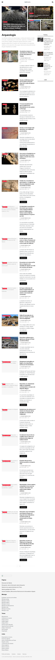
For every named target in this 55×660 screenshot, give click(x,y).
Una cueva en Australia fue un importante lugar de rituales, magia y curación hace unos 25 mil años (27, 156)
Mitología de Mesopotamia (8, 605)
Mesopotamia (5, 616)
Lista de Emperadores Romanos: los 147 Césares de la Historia (48, 66)
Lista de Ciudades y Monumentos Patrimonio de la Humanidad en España (18, 591)
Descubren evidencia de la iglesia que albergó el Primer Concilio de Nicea (27, 339)
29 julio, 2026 (23, 161)
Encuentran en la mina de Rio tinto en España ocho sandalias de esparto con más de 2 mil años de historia (27, 265)
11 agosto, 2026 (33, 19)
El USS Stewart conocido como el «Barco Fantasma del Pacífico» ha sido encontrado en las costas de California (27, 241)
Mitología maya (5, 610)
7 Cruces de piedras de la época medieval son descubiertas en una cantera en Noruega (27, 106)
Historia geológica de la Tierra (8, 589)
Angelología (4, 631)
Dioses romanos (5, 646)
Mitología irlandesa (6, 609)
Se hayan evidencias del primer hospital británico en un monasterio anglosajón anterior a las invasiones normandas (27, 291)
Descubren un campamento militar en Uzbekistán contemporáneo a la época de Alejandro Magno (27, 386)
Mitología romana (6, 604)
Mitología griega (5, 599)
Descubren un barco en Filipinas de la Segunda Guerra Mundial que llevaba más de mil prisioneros (27, 543)
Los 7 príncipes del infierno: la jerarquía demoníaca (48, 54)
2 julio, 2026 (23, 523)
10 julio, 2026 (23, 417)
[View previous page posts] (17, 566)
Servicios (24, 654)
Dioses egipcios (5, 645)
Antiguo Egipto (5, 621)
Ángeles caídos (5, 642)
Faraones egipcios (6, 638)
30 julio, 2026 (23, 134)
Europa (5, 21)
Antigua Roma (5, 623)
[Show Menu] (2, 2)
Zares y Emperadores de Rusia (9, 640)
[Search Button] (52, 2)
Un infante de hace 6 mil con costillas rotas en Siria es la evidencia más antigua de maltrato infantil (27, 437)
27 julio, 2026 (23, 247)
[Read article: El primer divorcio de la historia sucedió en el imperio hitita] (10, 466)
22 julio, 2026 (23, 270)
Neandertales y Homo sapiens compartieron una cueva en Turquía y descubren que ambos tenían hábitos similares (27, 488)
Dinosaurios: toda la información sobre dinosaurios (13, 585)
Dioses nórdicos (5, 648)
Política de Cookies (6, 654)
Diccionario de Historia (7, 583)
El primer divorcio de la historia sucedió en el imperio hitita (27, 462)
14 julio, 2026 (23, 322)
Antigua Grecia (5, 619)
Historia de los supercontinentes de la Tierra (12, 587)
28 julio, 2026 (23, 219)
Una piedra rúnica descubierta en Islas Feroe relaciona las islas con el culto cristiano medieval (14, 26)
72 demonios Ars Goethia (7, 643)
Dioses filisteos (5, 650)
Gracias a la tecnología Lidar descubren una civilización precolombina (27, 129)
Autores (19, 654)
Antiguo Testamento (6, 627)
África (4, 181)
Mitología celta (5, 607)
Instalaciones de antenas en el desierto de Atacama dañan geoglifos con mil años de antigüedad (27, 411)
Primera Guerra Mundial (7, 624)
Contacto (13, 654)
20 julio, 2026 (23, 298)
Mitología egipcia (5, 602)
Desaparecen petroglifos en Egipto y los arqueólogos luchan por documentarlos (27, 363)
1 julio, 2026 (23, 549)
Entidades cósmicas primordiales (9, 597)
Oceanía (5, 154)
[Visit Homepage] (27, 2)
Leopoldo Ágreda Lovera (8, 30)
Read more (24, 75)
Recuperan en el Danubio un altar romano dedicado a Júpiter (39, 15)
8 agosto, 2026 (46, 30)
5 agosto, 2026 (23, 88)
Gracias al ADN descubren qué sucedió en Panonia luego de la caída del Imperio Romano (27, 82)
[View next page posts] (20, 566)
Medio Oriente (6, 315)
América (5, 128)
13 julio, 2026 (23, 368)
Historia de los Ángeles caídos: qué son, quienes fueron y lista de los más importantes (48, 41)
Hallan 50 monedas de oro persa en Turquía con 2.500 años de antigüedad (27, 316)
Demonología (5, 629)
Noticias (5, 51)
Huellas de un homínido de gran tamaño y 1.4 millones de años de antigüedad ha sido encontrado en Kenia (27, 183)
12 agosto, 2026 (17, 30)
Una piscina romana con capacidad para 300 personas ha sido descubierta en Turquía (27, 53)
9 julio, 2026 (23, 467)
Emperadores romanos (7, 637)
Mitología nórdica (6, 600)
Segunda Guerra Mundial (7, 626)
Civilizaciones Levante (7, 618)
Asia (4, 384)
